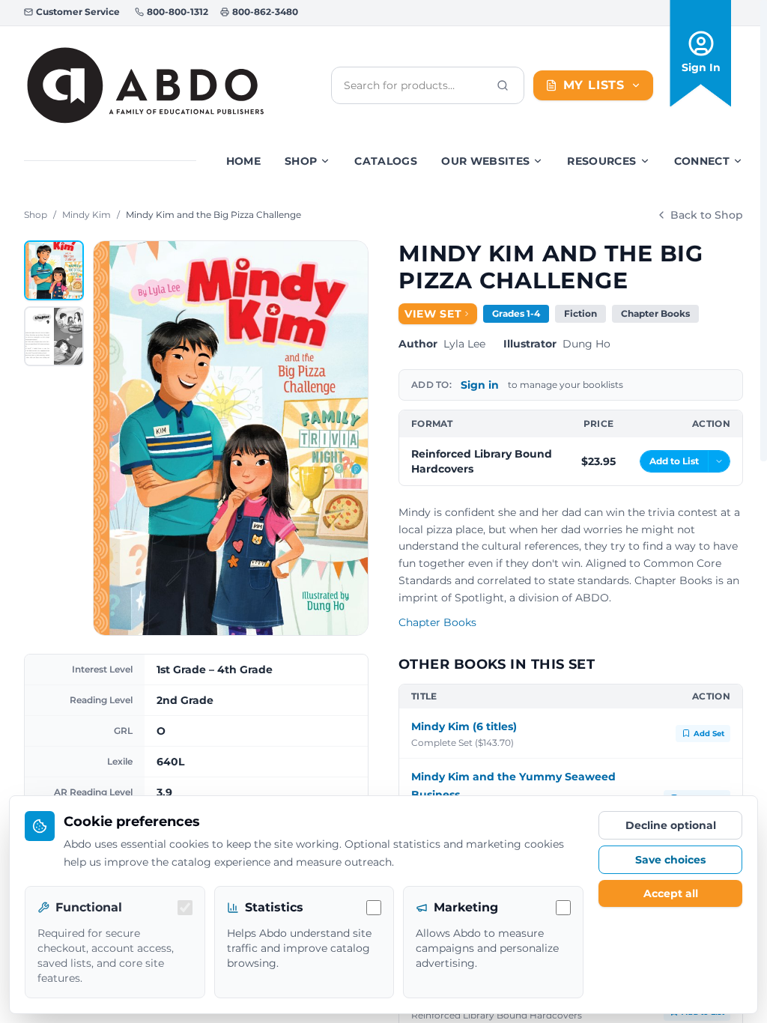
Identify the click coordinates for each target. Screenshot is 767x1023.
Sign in (480, 385)
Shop (301, 161)
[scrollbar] (763, 230)
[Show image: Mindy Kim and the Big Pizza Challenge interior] (54, 336)
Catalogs (385, 161)
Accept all (670, 893)
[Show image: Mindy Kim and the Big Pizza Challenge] (54, 270)
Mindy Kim (86, 214)
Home (243, 161)
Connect (702, 161)
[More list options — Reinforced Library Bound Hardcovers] (719, 461)
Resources (601, 161)
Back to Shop (706, 215)
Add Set (709, 733)
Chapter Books (437, 622)
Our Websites (485, 161)
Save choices (670, 859)
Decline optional (670, 825)
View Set (433, 314)
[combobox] (416, 85)
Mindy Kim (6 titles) (464, 726)
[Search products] (503, 85)
